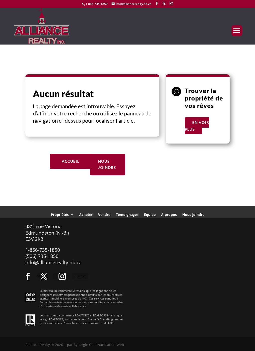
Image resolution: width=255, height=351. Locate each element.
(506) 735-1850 (42, 256)
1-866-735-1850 (96, 4)
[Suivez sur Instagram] (62, 276)
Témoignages (127, 214)
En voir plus (197, 125)
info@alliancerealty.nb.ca (53, 262)
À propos (169, 214)
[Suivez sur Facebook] (27, 276)
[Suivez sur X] (43, 276)
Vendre (104, 214)
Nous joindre (107, 164)
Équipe (150, 214)
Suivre (80, 276)
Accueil (70, 161)
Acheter (86, 214)
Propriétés (60, 214)
